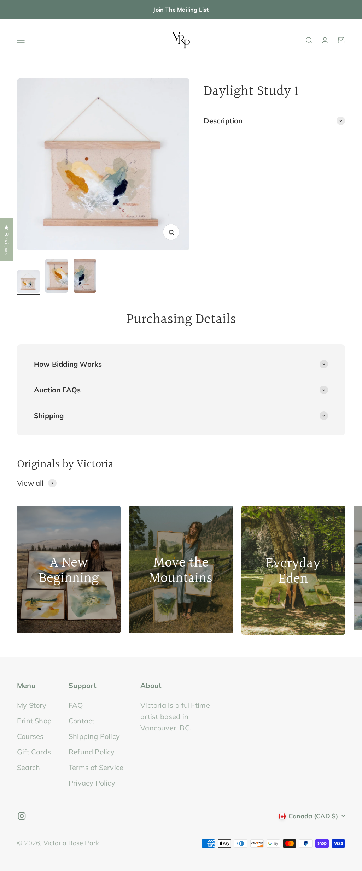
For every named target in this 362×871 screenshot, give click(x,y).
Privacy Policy (92, 782)
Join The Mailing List (181, 9)
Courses (30, 736)
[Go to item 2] (56, 277)
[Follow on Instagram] (22, 816)
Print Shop (34, 720)
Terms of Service (96, 767)
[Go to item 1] (28, 282)
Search (28, 767)
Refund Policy (92, 751)
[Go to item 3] (85, 277)
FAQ (76, 705)
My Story (32, 705)
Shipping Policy (94, 736)
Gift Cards (34, 751)
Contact (81, 720)
